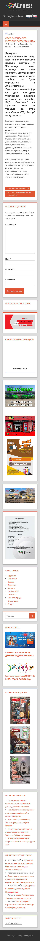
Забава (11, 582)
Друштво (12, 575)
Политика (12, 594)
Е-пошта (9, 269)
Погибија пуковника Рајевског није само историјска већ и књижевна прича (19, 813)
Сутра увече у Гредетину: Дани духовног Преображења (20, 888)
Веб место (10, 279)
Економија (12, 579)
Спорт (10, 604)
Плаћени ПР (13, 591)
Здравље (12, 585)
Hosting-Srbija (28, 936)
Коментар (10, 224)
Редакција (24, 44)
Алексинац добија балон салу (18, 188)
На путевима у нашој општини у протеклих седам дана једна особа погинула (17, 803)
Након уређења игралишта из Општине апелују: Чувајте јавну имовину (19, 904)
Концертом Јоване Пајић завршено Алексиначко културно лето (20, 841)
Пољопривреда (14, 597)
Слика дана (13, 601)
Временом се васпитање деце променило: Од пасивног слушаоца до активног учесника (19, 879)
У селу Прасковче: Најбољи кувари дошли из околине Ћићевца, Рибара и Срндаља (18, 832)
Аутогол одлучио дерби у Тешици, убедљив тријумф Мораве (17, 822)
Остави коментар (22, 46)
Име (8, 259)
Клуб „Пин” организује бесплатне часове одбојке (18, 193)
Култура (8, 46)
